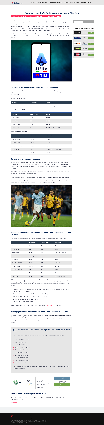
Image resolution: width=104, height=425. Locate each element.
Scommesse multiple (49, 16)
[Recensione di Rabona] (77, 55)
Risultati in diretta (63, 2)
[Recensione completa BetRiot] (77, 43)
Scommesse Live (54, 2)
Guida (81, 2)
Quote (70, 2)
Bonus (41, 2)
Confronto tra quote (22, 16)
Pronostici (46, 2)
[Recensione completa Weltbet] (77, 48)
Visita (61, 384)
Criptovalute (76, 2)
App (85, 2)
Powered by (14, 402)
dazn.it (40, 93)
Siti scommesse (35, 2)
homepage (49, 305)
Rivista (88, 2)
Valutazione (29, 383)
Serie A (58, 16)
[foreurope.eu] (17, 2)
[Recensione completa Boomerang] (77, 38)
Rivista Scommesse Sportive (36, 16)
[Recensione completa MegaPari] (77, 32)
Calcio (13, 16)
